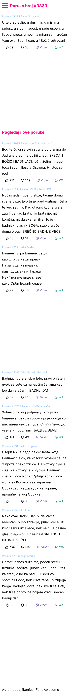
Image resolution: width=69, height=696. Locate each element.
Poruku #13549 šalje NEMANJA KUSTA (26, 189)
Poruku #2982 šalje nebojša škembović (27, 143)
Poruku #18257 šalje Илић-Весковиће (26, 406)
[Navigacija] (5, 5)
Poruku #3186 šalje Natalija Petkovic (25, 372)
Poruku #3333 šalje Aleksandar (22, 16)
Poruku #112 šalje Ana (16, 510)
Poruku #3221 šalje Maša (18, 247)
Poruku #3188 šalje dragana (19, 446)
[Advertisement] (34, 87)
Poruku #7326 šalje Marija (18, 556)
